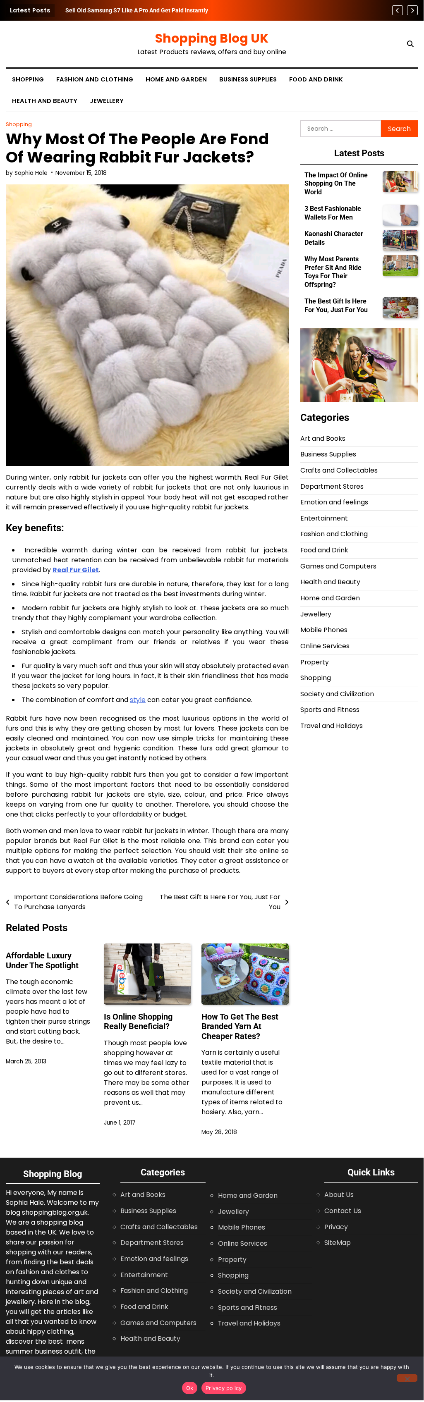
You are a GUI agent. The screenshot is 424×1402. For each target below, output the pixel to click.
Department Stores (332, 486)
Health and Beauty (44, 101)
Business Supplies (248, 79)
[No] (407, 1378)
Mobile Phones (323, 630)
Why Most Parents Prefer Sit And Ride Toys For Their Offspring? (333, 271)
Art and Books (322, 438)
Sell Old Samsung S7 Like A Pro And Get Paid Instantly (136, 10)
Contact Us (342, 1211)
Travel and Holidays (331, 726)
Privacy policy (224, 1388)
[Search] (410, 44)
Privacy (336, 1227)
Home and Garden (176, 79)
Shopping (28, 79)
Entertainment (324, 518)
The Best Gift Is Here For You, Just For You (336, 305)
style (138, 700)
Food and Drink (316, 79)
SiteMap (337, 1242)
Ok (190, 1388)
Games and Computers (338, 566)
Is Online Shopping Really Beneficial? (138, 1021)
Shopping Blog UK (211, 38)
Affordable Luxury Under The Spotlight (42, 960)
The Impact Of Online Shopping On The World (336, 183)
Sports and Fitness (329, 709)
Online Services (325, 646)
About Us (339, 1194)
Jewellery (107, 101)
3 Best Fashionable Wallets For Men (332, 213)
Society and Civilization (337, 694)
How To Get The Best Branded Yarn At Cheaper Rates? (239, 1026)
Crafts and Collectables (339, 470)
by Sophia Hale (27, 173)
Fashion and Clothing (94, 79)
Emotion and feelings (334, 502)
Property (314, 662)
